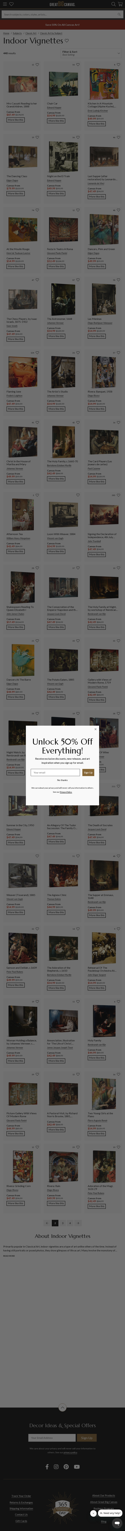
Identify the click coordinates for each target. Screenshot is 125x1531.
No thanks (62, 780)
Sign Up (88, 772)
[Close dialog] (95, 729)
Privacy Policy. (66, 792)
